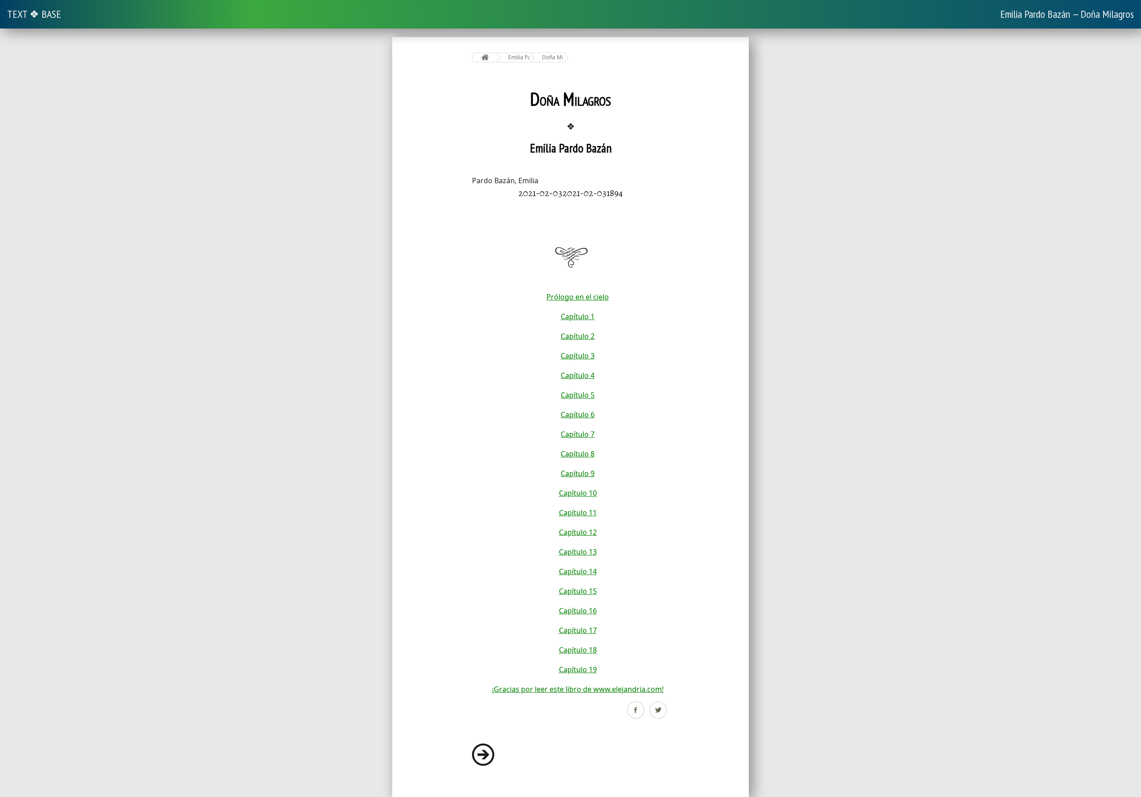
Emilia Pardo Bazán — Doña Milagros (1067, 14)
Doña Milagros (553, 57)
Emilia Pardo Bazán (519, 57)
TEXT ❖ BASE (34, 14)
